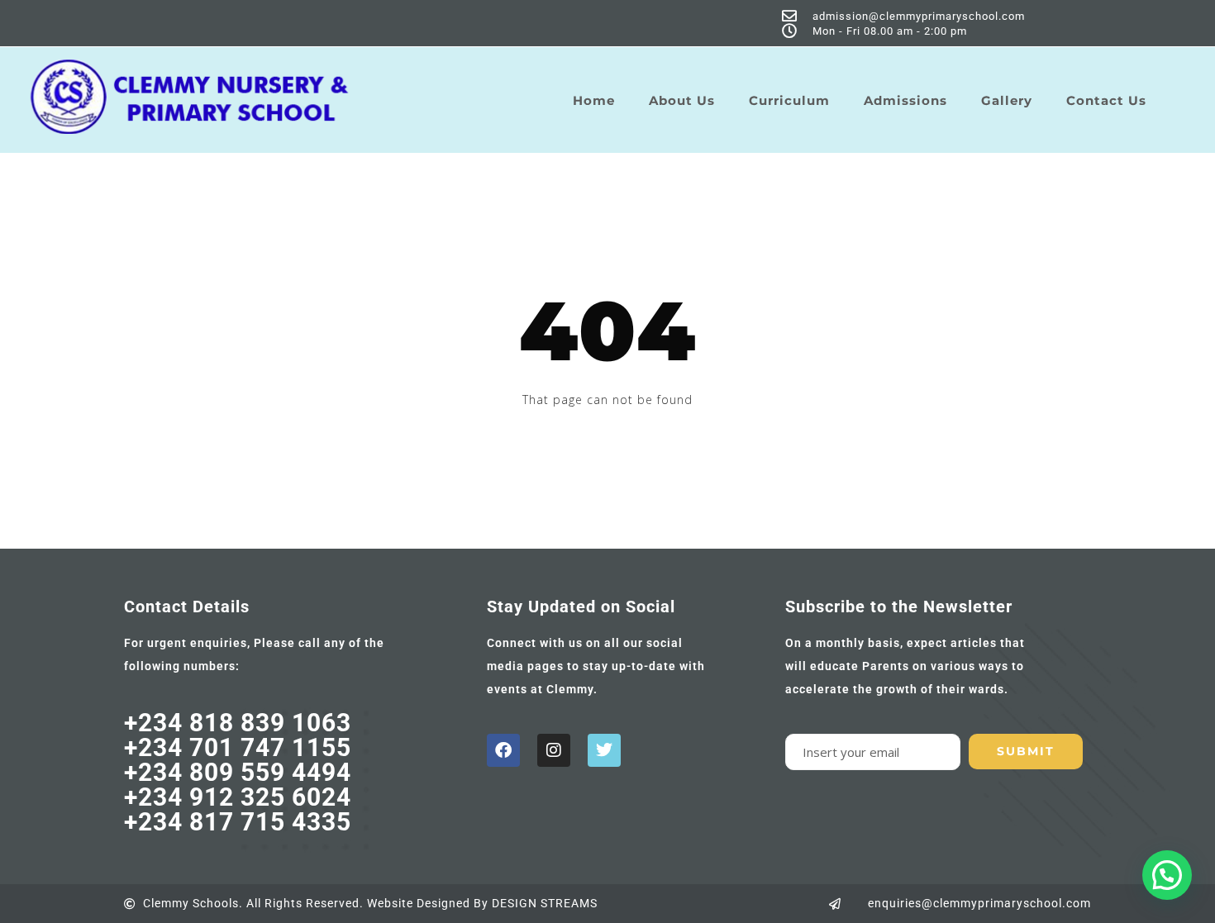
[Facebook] (503, 750)
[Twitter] (604, 750)
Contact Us (1106, 100)
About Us (682, 100)
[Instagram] (553, 750)
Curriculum (789, 100)
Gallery (1006, 100)
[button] (1167, 875)
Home (594, 100)
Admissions (905, 100)
